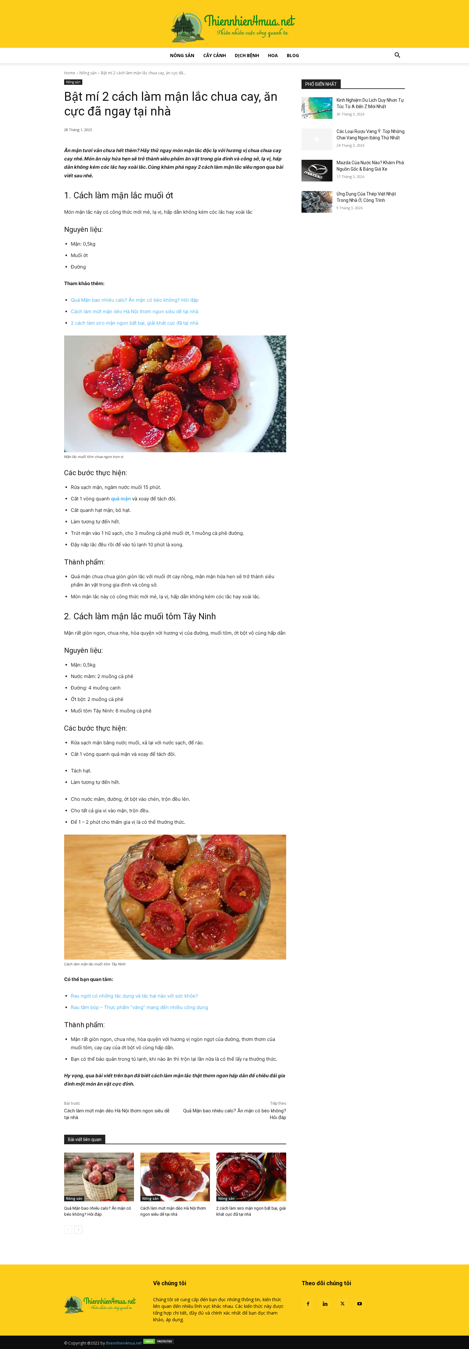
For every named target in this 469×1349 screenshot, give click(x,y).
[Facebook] (308, 1304)
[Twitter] (342, 1304)
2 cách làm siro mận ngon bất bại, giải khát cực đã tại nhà (134, 323)
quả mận (121, 499)
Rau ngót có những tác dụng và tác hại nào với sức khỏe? (134, 996)
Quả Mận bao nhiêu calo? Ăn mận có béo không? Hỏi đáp (134, 300)
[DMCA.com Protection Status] (159, 1343)
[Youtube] (359, 1304)
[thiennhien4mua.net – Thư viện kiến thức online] (234, 24)
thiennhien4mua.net (124, 1343)
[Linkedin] (325, 1304)
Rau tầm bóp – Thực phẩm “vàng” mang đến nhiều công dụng (139, 1007)
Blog (293, 55)
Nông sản (182, 55)
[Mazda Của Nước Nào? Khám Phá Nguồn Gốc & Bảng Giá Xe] (317, 170)
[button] (397, 56)
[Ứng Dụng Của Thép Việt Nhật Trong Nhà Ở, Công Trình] (317, 202)
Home (69, 73)
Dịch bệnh (247, 55)
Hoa (273, 55)
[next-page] (78, 1230)
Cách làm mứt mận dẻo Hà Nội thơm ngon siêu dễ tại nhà (134, 311)
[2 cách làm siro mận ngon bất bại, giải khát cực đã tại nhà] (251, 1177)
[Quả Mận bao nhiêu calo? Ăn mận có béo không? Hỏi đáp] (99, 1177)
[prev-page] (68, 1230)
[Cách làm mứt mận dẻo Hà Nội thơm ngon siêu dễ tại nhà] (175, 1177)
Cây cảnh (214, 55)
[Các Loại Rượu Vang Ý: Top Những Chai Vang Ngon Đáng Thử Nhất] (317, 139)
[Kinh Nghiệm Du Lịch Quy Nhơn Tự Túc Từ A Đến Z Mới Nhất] (317, 108)
